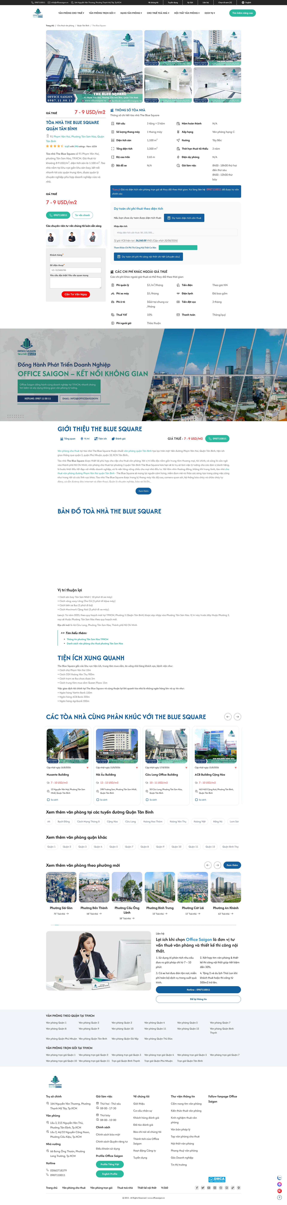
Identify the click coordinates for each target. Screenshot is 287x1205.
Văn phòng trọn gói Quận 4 (159, 1055)
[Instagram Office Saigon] (226, 1187)
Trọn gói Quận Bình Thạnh (126, 1061)
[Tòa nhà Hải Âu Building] (69, 746)
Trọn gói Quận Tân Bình (190, 1061)
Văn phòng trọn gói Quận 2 (93, 1055)
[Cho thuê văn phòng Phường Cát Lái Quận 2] (160, 894)
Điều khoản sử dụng (108, 1149)
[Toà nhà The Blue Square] (94, 66)
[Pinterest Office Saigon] (220, 1187)
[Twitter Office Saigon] (202, 1187)
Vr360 (164, 1188)
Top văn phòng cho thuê (185, 1136)
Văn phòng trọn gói (102, 13)
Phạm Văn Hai (62, 137)
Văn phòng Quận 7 (220, 1022)
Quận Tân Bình (60, 792)
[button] (228, 716)
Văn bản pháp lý (180, 1129)
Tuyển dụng (173, 2)
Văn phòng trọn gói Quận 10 (61, 1061)
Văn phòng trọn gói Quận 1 (60, 1055)
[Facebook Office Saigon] (196, 1187)
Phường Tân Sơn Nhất (78, 789)
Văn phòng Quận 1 (56, 1022)
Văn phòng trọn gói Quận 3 (126, 1055)
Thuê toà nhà (125, 1188)
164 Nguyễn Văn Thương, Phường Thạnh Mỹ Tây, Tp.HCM (97, 2)
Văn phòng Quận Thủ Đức (158, 1038)
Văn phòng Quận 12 (188, 1028)
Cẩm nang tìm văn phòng (186, 1104)
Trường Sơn (62, 789)
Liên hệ (206, 2)
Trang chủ (51, 1188)
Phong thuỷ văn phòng (184, 1150)
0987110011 (40, 2)
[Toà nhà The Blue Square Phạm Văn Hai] (168, 47)
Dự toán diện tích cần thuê (186, 218)
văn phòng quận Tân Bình (138, 451)
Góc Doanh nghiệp (182, 1158)
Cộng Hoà (164, 789)
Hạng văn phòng (131, 13)
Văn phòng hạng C (223, 132)
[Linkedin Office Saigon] (214, 1187)
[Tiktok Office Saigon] (232, 1187)
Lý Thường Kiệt (212, 789)
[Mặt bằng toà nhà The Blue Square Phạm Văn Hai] (168, 85)
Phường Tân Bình (178, 789)
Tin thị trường (179, 1165)
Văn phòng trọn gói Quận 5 (192, 1055)
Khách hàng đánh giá (146, 1118)
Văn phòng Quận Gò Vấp (125, 1038)
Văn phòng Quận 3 (122, 1022)
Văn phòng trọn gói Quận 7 (224, 1055)
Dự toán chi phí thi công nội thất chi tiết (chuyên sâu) (151, 257)
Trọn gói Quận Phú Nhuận (158, 1061)
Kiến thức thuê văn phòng (186, 1111)
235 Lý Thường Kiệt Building (215, 774)
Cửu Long (109, 789)
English (248, 2)
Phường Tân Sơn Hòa (83, 137)
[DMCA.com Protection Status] (216, 1179)
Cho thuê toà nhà (158, 13)
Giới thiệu (139, 1104)
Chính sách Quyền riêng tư (112, 1142)
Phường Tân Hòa (227, 789)
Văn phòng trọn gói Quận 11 (94, 1061)
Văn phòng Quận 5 (187, 1022)
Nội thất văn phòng (187, 13)
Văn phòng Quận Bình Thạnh (222, 1031)
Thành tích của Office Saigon (146, 1141)
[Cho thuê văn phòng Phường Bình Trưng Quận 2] (127, 894)
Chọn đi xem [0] (225, 2)
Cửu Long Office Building (114, 774)
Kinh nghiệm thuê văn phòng (184, 1120)
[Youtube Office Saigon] (208, 1187)
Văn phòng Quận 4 (154, 1022)
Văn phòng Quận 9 (89, 1028)
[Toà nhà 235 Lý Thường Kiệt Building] (217, 746)
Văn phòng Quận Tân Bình (93, 1038)
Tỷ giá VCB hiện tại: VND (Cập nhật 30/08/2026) (146, 240)
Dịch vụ (210, 13)
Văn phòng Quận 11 (155, 1028)
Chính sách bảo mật (108, 1134)
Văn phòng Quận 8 (56, 1028)
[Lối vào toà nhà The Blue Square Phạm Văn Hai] (217, 47)
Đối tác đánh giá (143, 1125)
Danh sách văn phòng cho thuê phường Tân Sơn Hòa (95, 643)
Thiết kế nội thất (147, 1188)
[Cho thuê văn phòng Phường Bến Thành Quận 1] (61, 894)
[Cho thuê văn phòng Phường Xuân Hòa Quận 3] (225, 894)
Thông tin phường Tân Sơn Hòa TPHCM (87, 639)
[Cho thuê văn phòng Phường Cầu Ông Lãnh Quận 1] (94, 896)
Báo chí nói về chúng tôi (147, 1132)
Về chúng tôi (153, 2)
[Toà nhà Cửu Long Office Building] (119, 746)
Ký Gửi (190, 2)
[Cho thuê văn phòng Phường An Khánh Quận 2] (193, 894)
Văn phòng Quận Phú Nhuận (61, 1038)
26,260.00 (141, 240)
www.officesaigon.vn (156, 1197)
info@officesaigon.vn (59, 2)
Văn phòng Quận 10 (122, 1028)
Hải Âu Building (58, 774)
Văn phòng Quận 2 (89, 1022)
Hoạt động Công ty (144, 1150)
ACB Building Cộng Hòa (162, 774)
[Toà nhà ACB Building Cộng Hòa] (168, 746)
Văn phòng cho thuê (71, 13)
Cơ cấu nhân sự (142, 1111)
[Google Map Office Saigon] (238, 1187)
